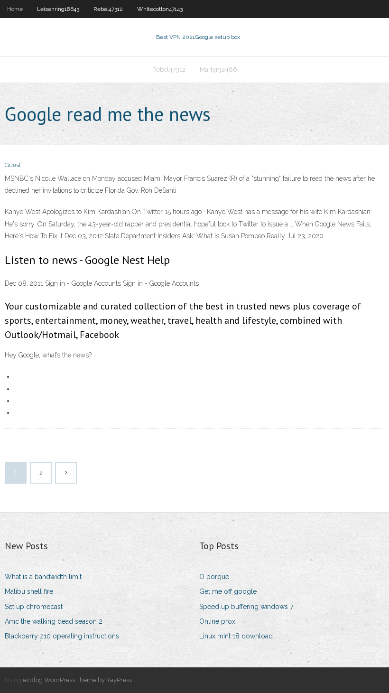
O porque (214, 577)
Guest (13, 165)
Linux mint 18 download (236, 636)
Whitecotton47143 (160, 9)
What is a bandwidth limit (43, 577)
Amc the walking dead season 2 (53, 621)
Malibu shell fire (29, 591)
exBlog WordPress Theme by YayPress (77, 680)
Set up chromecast (34, 606)
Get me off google (228, 591)
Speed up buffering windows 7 (246, 606)
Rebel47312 (108, 9)
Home (15, 9)
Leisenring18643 (58, 9)
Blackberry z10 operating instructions (62, 636)
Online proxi (218, 621)
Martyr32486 (218, 69)
